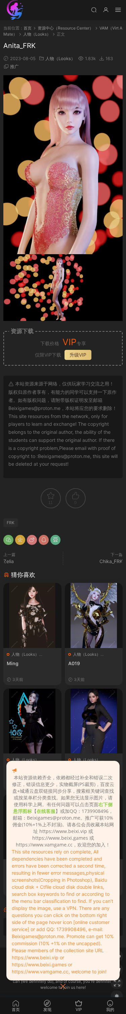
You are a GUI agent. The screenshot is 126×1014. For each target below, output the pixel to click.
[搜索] (94, 9)
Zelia (8, 561)
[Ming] (32, 615)
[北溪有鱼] (15, 10)
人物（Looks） (60, 58)
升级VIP (78, 355)
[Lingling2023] (32, 721)
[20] (94, 721)
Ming (12, 663)
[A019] (94, 615)
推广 (14, 66)
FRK (10, 522)
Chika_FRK (111, 561)
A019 (74, 663)
